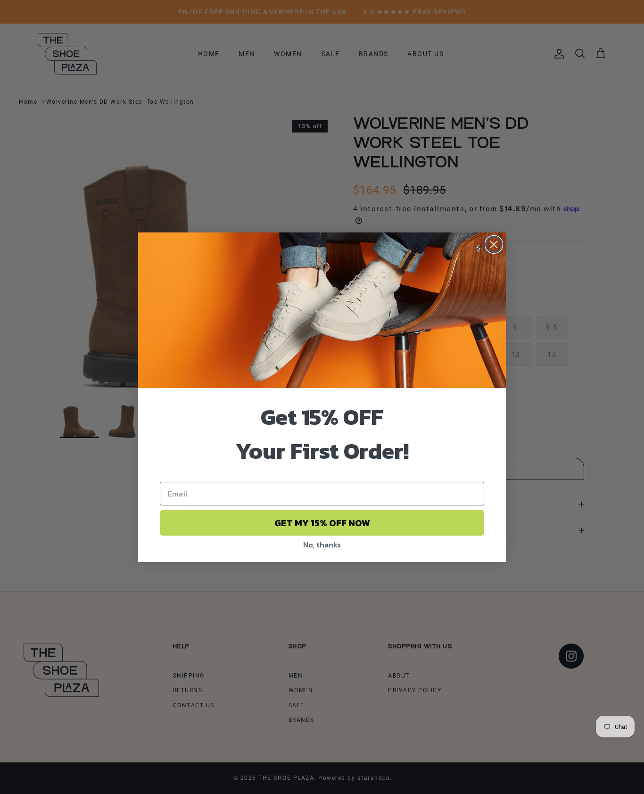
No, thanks (322, 544)
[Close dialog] (494, 244)
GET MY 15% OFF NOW (322, 523)
